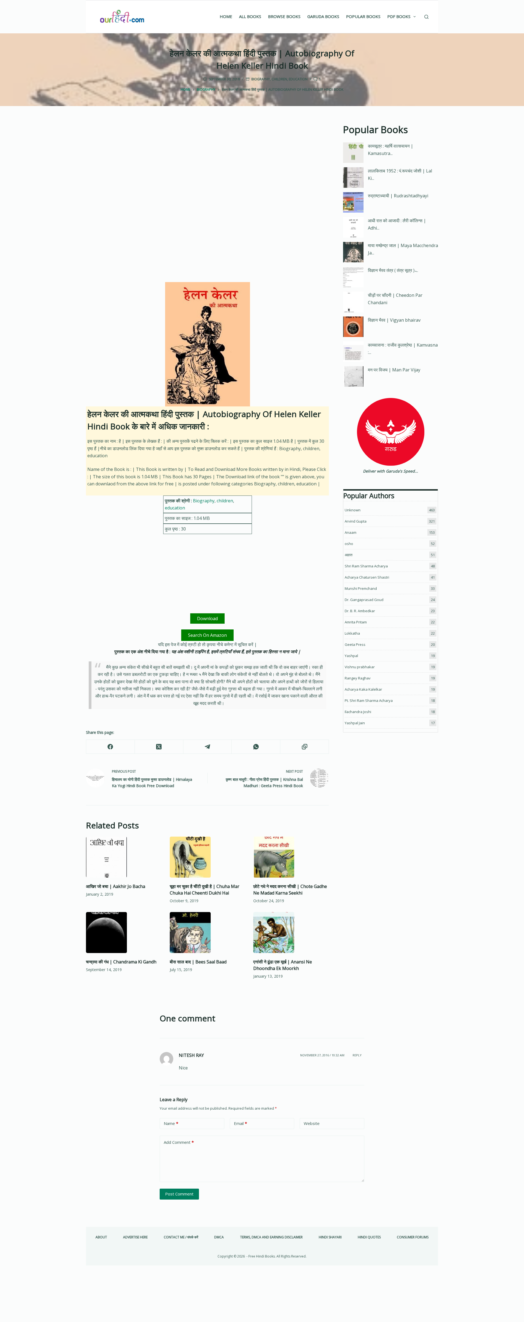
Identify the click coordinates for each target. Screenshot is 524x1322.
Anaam (350, 532)
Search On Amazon (207, 635)
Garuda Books (323, 16)
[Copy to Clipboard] (304, 747)
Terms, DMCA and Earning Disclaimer (271, 1237)
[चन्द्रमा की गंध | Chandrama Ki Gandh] (124, 932)
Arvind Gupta (356, 521)
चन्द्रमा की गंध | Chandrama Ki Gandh (121, 962)
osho (349, 543)
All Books (250, 16)
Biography (260, 79)
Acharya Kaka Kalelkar (363, 689)
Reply (357, 1055)
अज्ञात (348, 554)
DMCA (219, 1237)
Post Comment (179, 1194)
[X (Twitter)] (159, 747)
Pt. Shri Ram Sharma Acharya (369, 700)
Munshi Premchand (361, 588)
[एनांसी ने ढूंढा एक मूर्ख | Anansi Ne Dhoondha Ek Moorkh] (291, 932)
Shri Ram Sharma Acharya (366, 566)
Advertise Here (135, 1237)
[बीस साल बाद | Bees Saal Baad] (207, 932)
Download (207, 618)
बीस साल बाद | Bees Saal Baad (198, 962)
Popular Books (363, 16)
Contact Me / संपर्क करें (181, 1237)
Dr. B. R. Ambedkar (360, 610)
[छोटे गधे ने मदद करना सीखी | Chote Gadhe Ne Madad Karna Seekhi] (291, 857)
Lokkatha (352, 633)
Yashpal (351, 655)
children (279, 79)
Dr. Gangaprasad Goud (364, 599)
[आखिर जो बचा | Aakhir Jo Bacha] (124, 857)
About (101, 1237)
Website (312, 1123)
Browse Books (284, 16)
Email (240, 1123)
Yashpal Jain (355, 722)
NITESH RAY (191, 1055)
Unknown (353, 510)
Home (226, 16)
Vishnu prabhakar (360, 666)
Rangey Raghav (358, 678)
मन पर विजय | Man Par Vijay (394, 370)
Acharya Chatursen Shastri (367, 577)
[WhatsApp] (256, 747)
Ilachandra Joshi (358, 711)
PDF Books (398, 16)
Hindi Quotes (369, 1237)
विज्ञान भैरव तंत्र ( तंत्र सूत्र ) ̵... (393, 270)
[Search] (426, 17)
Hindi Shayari (330, 1237)
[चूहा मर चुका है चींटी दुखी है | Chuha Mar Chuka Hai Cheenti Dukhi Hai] (207, 857)
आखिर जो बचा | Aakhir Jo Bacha (115, 886)
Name (171, 1123)
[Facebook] (110, 747)
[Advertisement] (207, 163)
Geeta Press (355, 644)
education (298, 79)
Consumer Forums (412, 1237)
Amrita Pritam (356, 622)
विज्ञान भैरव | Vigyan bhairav (394, 320)
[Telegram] (207, 747)
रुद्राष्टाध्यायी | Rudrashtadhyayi (398, 196)
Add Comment (179, 1142)
